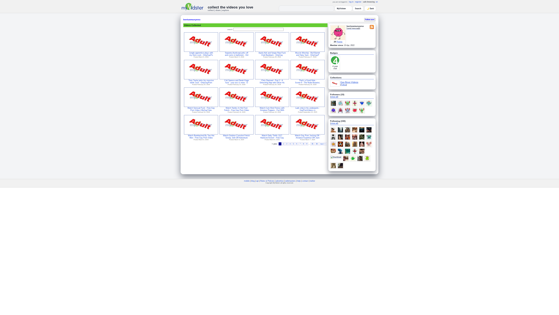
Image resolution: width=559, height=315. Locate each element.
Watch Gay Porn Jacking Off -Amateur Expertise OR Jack (307, 136)
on (377, 2)
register (358, 2)
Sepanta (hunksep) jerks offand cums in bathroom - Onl (236, 54)
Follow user (369, 19)
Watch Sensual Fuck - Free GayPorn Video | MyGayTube (201, 109)
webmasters (290, 181)
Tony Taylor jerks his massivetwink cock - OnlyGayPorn (201, 81)
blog (253, 181)
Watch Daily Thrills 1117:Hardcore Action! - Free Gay (272, 136)
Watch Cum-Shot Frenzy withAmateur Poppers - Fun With (272, 109)
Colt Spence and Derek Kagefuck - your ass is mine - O (236, 81)
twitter (312, 181)
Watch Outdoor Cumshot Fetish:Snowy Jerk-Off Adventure (236, 136)
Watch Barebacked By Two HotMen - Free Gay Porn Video (201, 136)
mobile (247, 181)
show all (334, 97)
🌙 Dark (370, 8)
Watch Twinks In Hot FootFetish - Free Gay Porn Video (236, 109)
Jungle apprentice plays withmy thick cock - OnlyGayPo (201, 54)
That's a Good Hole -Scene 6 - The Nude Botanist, (307, 81)
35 (312, 144)
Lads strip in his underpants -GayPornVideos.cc (307, 109)
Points (339, 42)
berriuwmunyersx (191, 19)
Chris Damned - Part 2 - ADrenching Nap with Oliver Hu (272, 81)
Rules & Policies (267, 181)
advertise (280, 181)
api (257, 181)
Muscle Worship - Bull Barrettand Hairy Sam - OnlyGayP (307, 54)
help (298, 181)
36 (317, 144)
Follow (343, 85)
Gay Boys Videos (349, 82)
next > (323, 144)
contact (305, 181)
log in (351, 2)
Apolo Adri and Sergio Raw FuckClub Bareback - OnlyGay (272, 54)
